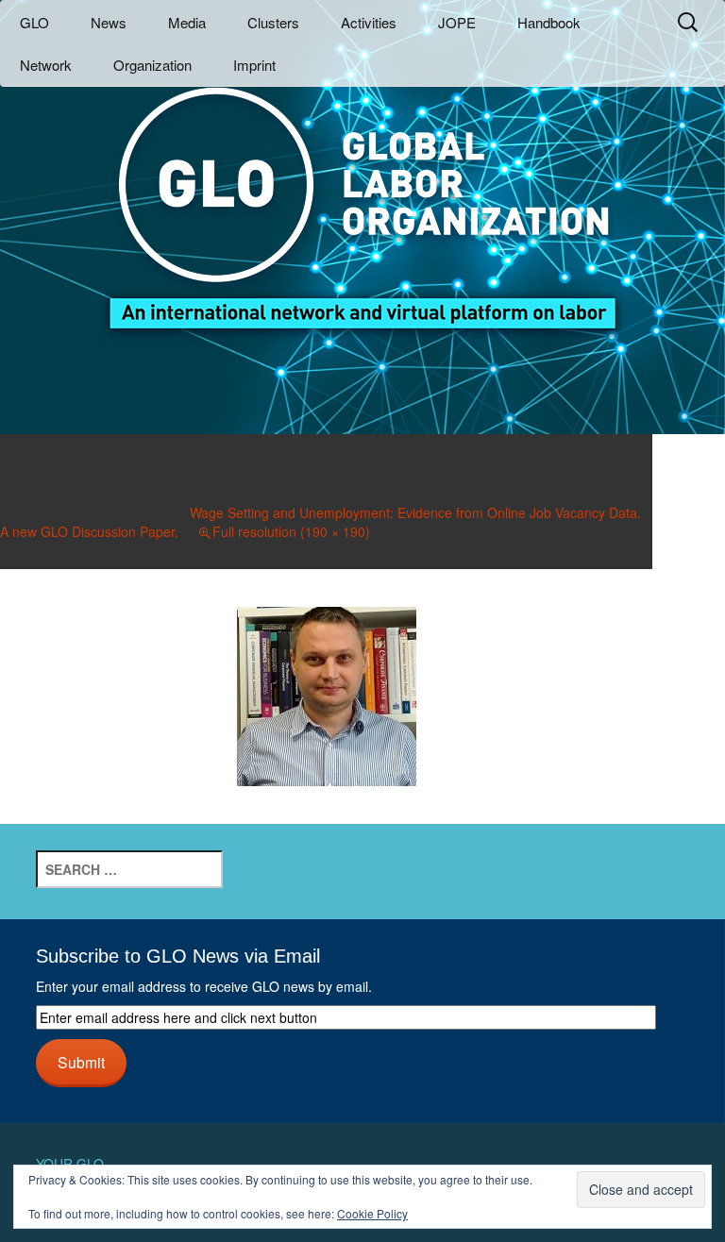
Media (187, 22)
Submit (81, 1061)
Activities (368, 22)
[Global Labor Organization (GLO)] (362, 194)
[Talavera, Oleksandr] (326, 693)
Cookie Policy (372, 1213)
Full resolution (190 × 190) (291, 531)
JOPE (457, 22)
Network (46, 65)
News (108, 22)
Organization (152, 65)
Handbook (549, 22)
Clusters (273, 22)
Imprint (254, 65)
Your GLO (70, 1163)
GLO (34, 22)
